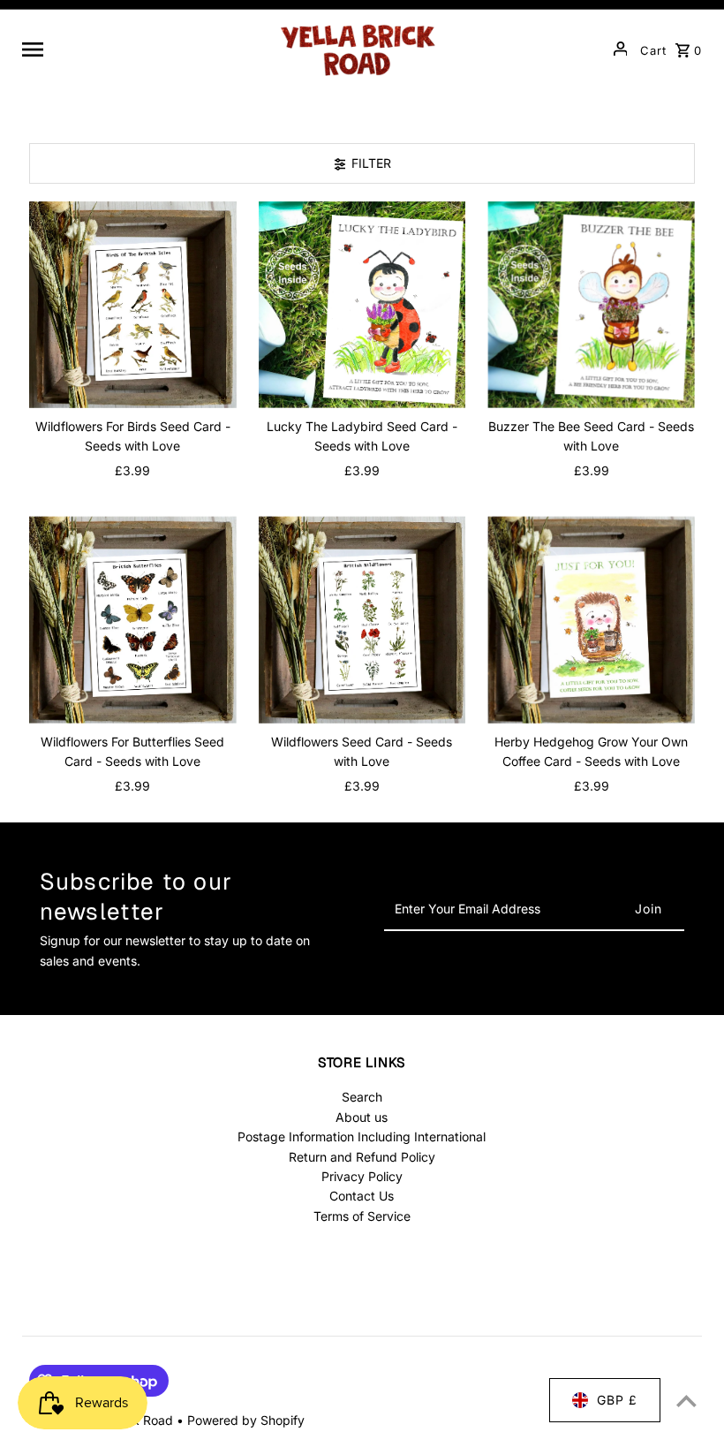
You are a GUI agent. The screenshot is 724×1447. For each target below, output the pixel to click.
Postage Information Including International (362, 1136)
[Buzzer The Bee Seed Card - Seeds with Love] (591, 305)
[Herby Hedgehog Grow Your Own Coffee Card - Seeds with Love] (591, 620)
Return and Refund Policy (362, 1156)
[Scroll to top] (686, 1400)
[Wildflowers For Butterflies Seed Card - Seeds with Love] (133, 620)
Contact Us (361, 1195)
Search (362, 1096)
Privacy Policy (362, 1176)
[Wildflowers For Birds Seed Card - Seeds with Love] (133, 305)
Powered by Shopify (246, 1420)
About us (362, 1117)
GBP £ (617, 1399)
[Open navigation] (141, 49)
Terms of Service (362, 1216)
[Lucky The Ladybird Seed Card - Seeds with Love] (362, 305)
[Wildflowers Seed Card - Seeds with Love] (362, 620)
